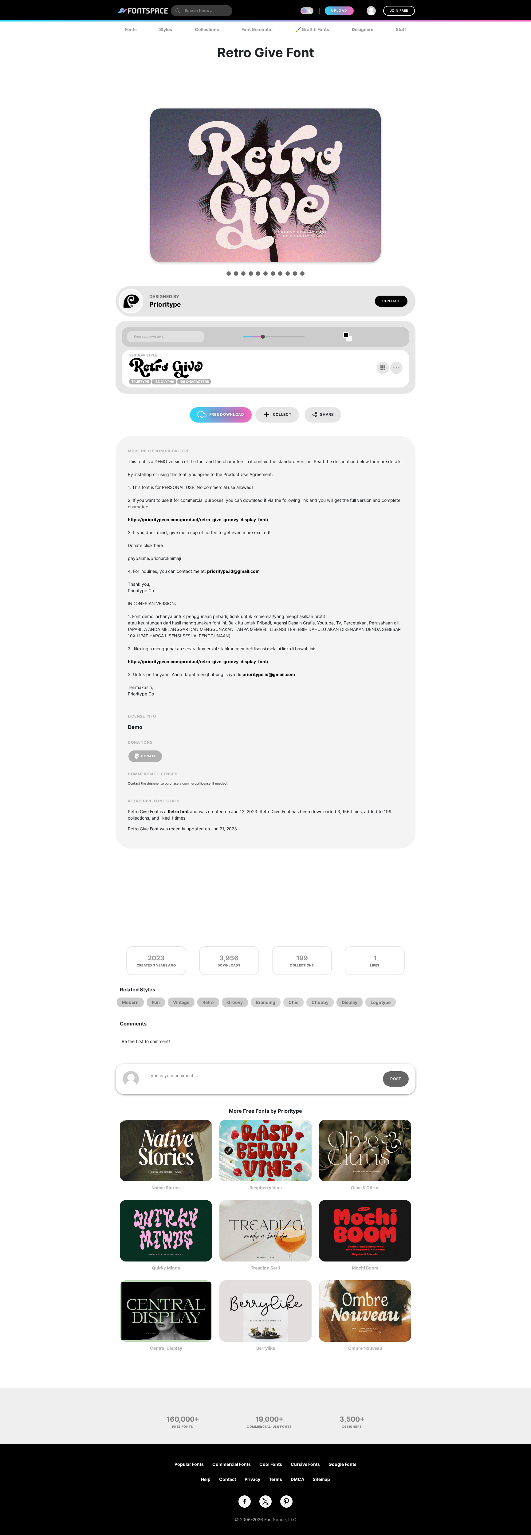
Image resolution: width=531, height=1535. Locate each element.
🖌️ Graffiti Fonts (312, 29)
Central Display (166, 1348)
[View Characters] (383, 368)
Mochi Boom (365, 1267)
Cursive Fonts (305, 1464)
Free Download (226, 414)
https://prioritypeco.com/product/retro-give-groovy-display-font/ (198, 519)
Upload (339, 11)
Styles (165, 29)
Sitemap (321, 1479)
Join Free (399, 11)
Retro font (178, 811)
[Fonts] (143, 10)
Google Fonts (342, 1464)
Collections (207, 29)
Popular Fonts (189, 1464)
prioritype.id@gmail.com (233, 571)
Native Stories (166, 1187)
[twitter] (265, 1501)
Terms (275, 1479)
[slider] (263, 337)
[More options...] (396, 368)
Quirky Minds (166, 1267)
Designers (362, 29)
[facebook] (244, 1501)
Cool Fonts (270, 1464)
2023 (156, 958)
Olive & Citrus (365, 1187)
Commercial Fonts (231, 1464)
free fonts (182, 1426)
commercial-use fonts (269, 1426)
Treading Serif (265, 1267)
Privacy (252, 1479)
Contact (391, 301)
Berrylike (265, 1348)
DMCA (297, 1479)
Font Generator (257, 29)
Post (395, 1078)
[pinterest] (286, 1501)
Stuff (401, 29)
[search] (201, 10)
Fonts (131, 29)
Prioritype (165, 304)
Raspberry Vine (266, 1187)
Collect (282, 414)
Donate (148, 756)
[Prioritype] (134, 301)
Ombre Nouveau (365, 1348)
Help (205, 1479)
